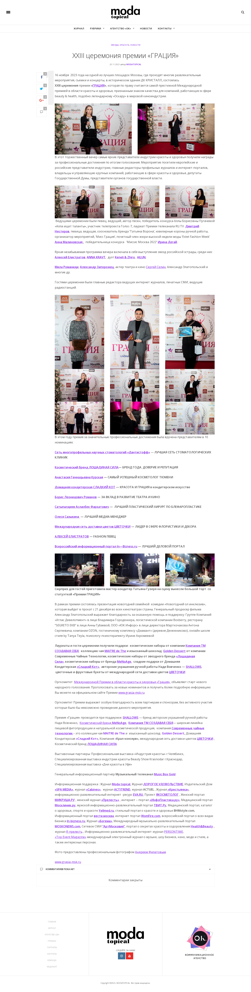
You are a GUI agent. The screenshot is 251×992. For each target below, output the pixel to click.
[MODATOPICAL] (125, 12)
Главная (52, 921)
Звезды (115, 44)
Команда (51, 960)
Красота (124, 44)
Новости (146, 28)
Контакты (164, 28)
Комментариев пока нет (60, 869)
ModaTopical (133, 64)
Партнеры (52, 947)
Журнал (79, 28)
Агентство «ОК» (120, 28)
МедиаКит (52, 966)
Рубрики (95, 28)
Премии (52, 941)
